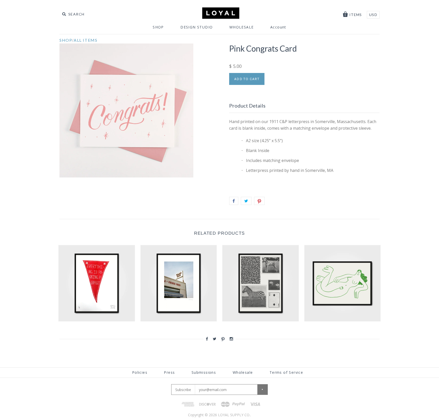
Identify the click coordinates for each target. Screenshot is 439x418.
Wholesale (243, 372)
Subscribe (183, 389)
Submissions (204, 372)
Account (278, 27)
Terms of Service (286, 372)
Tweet (246, 201)
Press (169, 372)
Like (233, 201)
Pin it (259, 201)
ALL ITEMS (85, 40)
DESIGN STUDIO (196, 27)
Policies (139, 372)
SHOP (158, 27)
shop (65, 40)
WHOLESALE (241, 27)
